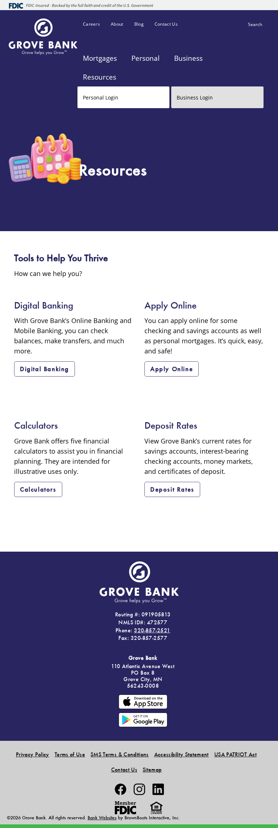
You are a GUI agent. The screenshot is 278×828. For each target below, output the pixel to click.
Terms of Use (70, 754)
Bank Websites (102, 817)
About (117, 24)
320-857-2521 (152, 630)
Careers (91, 24)
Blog (139, 24)
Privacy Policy (32, 754)
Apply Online (171, 369)
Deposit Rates (172, 489)
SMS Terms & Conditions (119, 754)
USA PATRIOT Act (235, 754)
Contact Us (166, 24)
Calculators (38, 489)
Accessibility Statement (181, 754)
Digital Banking (44, 369)
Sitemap (152, 769)
